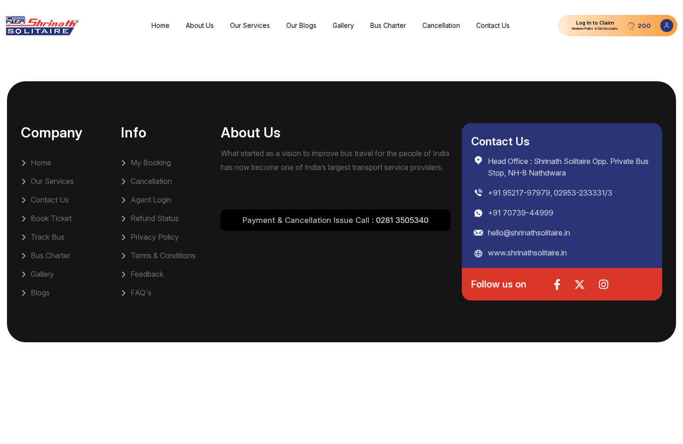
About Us (200, 25)
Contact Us (493, 25)
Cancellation (441, 25)
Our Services (250, 25)
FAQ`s (140, 292)
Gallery (343, 25)
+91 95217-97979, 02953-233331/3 (550, 192)
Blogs (39, 292)
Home (160, 25)
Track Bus (47, 237)
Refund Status (154, 218)
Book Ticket (50, 218)
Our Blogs (301, 25)
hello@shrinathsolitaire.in (529, 232)
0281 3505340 (402, 220)
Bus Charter (388, 25)
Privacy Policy (154, 237)
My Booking (150, 162)
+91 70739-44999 (520, 212)
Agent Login (150, 199)
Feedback (146, 274)
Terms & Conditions (162, 255)
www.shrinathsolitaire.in (527, 252)
